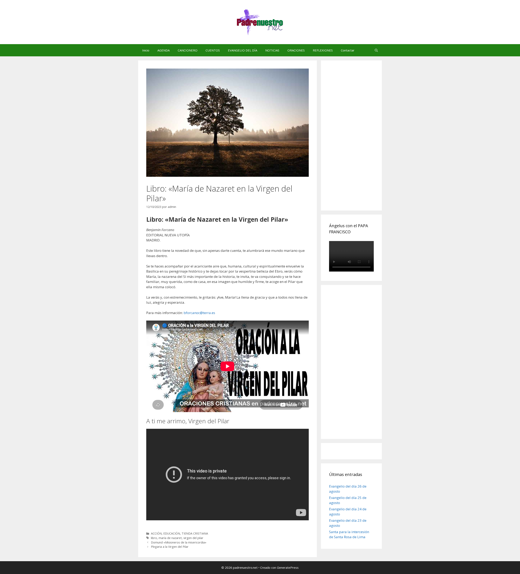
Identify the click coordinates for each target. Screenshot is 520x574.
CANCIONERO (187, 50)
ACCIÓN (156, 533)
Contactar (347, 50)
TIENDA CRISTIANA (195, 533)
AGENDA (163, 50)
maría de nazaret (170, 538)
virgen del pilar (193, 538)
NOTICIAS (272, 50)
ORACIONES (296, 50)
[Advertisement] (359, 140)
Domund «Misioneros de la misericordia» (178, 542)
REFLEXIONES (323, 50)
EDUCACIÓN (171, 533)
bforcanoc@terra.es (199, 312)
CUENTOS (213, 50)
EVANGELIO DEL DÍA (242, 50)
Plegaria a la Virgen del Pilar (169, 547)
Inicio (145, 50)
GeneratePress (288, 567)
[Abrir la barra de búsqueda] (376, 50)
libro (154, 538)
